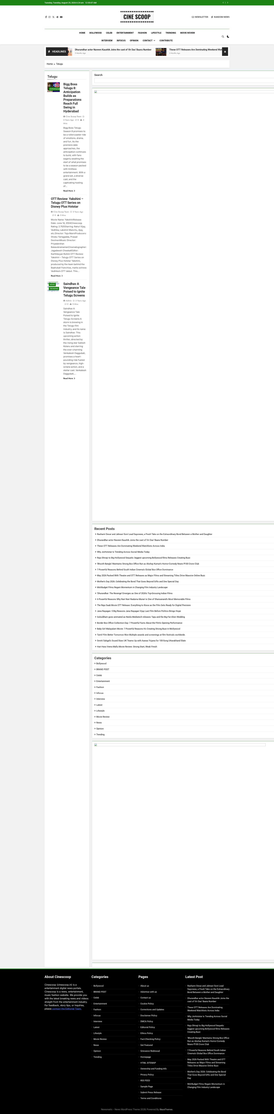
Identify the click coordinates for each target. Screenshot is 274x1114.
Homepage (145, 1057)
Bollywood (95, 33)
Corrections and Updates (152, 1009)
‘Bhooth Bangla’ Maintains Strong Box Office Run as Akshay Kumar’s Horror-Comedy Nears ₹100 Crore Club (148, 564)
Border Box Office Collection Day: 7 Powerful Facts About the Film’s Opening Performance (139, 623)
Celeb (109, 33)
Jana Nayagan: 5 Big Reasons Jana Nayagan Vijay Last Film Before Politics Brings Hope (139, 611)
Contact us (145, 997)
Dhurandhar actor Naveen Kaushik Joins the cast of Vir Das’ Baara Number (76, 49)
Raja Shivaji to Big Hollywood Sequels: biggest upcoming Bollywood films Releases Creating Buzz (143, 557)
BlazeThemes (166, 1109)
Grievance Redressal (150, 1051)
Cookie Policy (147, 1003)
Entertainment (125, 33)
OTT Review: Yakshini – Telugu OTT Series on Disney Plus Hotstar (67, 202)
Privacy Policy (147, 1074)
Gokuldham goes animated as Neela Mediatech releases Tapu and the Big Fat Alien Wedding (141, 617)
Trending (171, 33)
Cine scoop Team (73, 116)
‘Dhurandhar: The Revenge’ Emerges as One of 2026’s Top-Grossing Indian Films (135, 593)
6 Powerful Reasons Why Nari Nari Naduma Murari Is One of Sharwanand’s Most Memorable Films (144, 599)
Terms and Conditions (150, 1098)
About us (144, 986)
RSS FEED (145, 1080)
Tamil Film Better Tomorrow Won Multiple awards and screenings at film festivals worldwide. (141, 635)
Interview (106, 40)
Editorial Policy (147, 1027)
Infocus (121, 40)
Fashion (142, 33)
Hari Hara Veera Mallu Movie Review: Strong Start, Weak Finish (127, 646)
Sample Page (146, 1086)
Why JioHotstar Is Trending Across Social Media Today (189, 3)
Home (82, 33)
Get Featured (146, 1045)
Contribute (166, 40)
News (52, 284)
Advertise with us (148, 992)
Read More (68, 190)
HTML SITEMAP (148, 1063)
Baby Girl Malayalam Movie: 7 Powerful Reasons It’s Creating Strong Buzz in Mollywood (138, 629)
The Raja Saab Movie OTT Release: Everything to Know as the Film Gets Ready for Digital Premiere (144, 605)
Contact (147, 40)
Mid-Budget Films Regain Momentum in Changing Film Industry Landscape (132, 587)
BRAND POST (102, 669)
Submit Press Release (150, 1092)
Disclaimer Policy (148, 1015)
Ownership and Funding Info (153, 1068)
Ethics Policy (146, 1033)
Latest (99, 705)
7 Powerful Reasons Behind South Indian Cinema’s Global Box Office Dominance (135, 569)
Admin (69, 300)
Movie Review (187, 33)
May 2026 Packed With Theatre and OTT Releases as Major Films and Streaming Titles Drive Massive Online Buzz (151, 575)
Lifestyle (156, 33)
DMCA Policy (146, 1021)
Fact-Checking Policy (150, 1039)
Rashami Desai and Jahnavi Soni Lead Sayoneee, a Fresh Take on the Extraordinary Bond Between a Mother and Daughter (154, 534)
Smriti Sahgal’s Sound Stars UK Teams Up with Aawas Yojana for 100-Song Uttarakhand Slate (141, 640)
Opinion (134, 40)
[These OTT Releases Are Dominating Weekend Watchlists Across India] (124, 53)
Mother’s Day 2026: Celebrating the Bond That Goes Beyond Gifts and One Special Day (138, 581)
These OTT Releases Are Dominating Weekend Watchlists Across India (168, 49)
